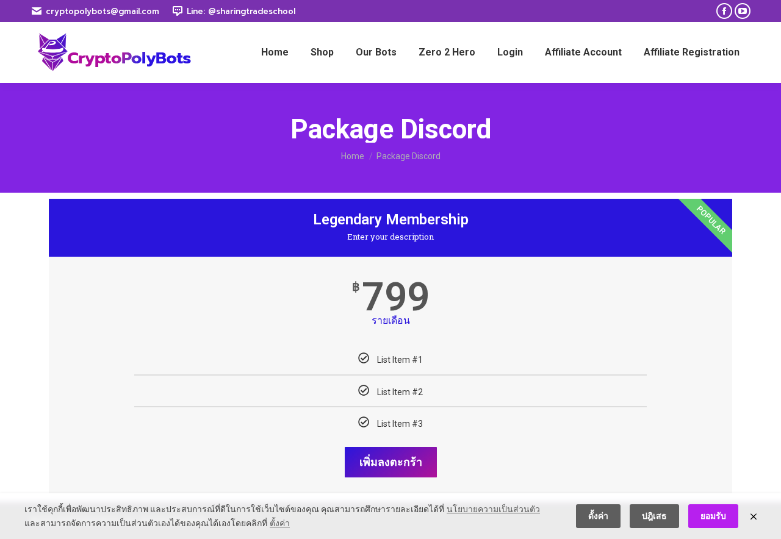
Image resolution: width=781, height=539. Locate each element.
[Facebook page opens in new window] (724, 11)
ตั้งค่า (280, 523)
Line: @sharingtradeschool (241, 11)
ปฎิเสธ (654, 516)
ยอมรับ (713, 516)
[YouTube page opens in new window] (742, 11)
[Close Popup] (753, 516)
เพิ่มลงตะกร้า (390, 461)
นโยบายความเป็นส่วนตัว (493, 509)
